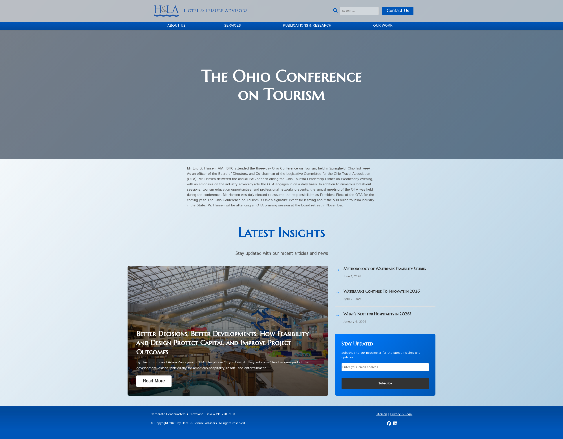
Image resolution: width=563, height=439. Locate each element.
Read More (154, 381)
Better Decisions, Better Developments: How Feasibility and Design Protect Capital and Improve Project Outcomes (222, 342)
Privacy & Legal (401, 414)
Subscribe (385, 383)
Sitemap (381, 414)
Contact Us (398, 11)
